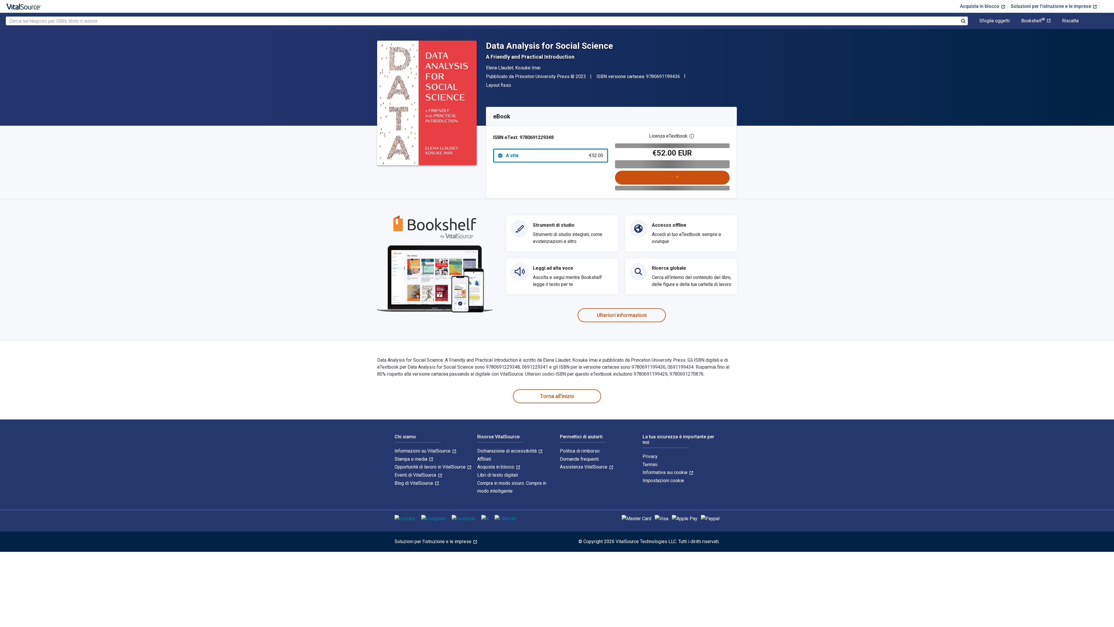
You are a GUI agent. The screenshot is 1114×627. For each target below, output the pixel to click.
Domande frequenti (579, 459)
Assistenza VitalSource (584, 467)
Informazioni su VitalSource (423, 451)
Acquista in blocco (980, 6)
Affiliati (484, 459)
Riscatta (1070, 21)
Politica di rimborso (580, 451)
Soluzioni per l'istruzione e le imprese (1051, 6)
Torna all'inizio (557, 396)
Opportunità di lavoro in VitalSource (431, 467)
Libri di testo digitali (497, 475)
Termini (650, 464)
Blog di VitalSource (414, 483)
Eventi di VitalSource (416, 475)
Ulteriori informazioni (622, 315)
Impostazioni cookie (663, 480)
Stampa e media (411, 459)
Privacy (650, 456)
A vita (554, 155)
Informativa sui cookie (666, 472)
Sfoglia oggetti (994, 21)
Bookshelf (1033, 21)
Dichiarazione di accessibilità (507, 451)
